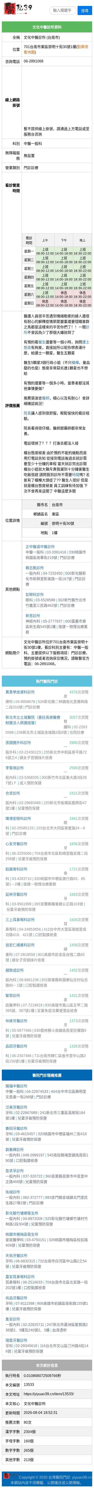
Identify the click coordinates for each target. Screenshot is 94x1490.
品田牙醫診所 (16, 1046)
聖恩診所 (12, 996)
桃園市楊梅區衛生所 (21, 1234)
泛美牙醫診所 (16, 1107)
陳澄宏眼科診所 (18, 819)
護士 (85, 342)
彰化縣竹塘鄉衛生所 (21, 1213)
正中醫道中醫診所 (40, 547)
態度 (27, 348)
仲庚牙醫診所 (16, 1021)
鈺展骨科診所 (16, 869)
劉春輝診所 (14, 1150)
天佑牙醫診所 (16, 1256)
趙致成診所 (14, 970)
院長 (27, 413)
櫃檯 (75, 363)
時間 (75, 475)
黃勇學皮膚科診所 (20, 692)
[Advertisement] (57, 94)
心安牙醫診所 (16, 844)
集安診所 (12, 1319)
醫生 (42, 342)
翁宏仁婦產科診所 (20, 945)
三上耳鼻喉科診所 (20, 920)
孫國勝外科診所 (18, 743)
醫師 (45, 398)
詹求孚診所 (14, 1171)
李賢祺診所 (14, 768)
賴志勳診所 (35, 568)
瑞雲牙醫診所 (16, 1340)
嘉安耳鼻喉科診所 (20, 1277)
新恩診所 (33, 616)
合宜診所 (12, 793)
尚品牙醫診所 (16, 1298)
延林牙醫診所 (16, 894)
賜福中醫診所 (16, 1086)
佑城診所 (12, 1192)
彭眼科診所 (35, 595)
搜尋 (85, 11)
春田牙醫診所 (16, 1128)
